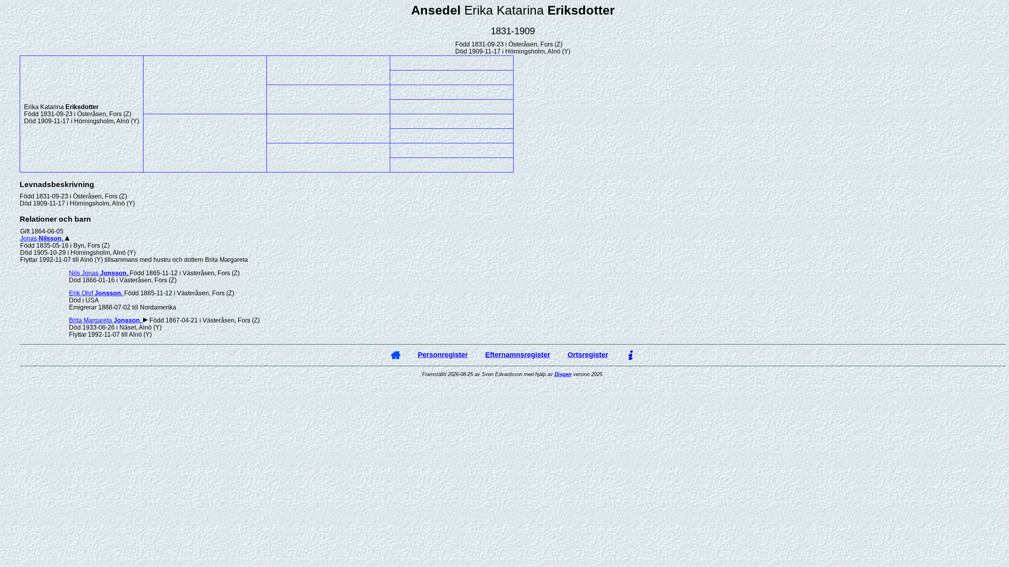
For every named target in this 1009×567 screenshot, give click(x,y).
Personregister (443, 355)
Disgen (563, 374)
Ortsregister (588, 355)
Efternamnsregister (517, 355)
